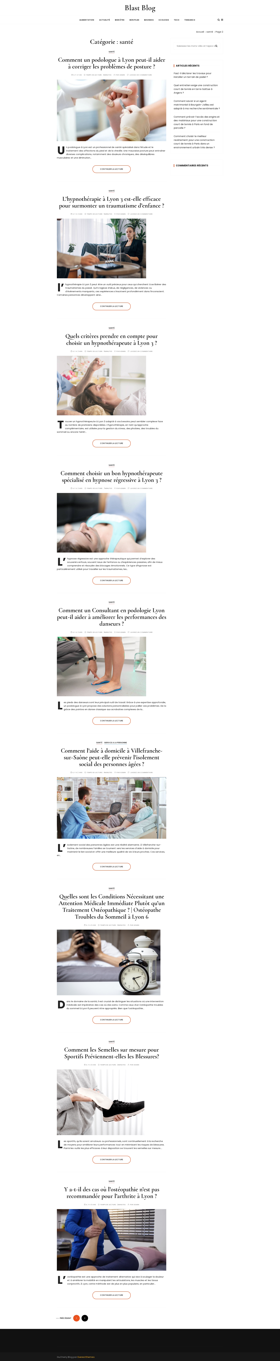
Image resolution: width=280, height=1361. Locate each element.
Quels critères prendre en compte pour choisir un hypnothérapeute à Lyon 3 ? (111, 339)
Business (149, 20)
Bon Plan (134, 20)
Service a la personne (115, 742)
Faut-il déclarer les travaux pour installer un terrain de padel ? (192, 75)
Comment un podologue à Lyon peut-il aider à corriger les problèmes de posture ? (111, 63)
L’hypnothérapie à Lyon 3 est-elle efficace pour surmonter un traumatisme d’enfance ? (111, 202)
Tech (176, 20)
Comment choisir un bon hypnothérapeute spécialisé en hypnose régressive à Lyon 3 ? (112, 476)
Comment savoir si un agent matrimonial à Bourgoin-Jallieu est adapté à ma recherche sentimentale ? (197, 104)
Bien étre (119, 20)
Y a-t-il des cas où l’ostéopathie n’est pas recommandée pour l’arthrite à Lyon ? (111, 1193)
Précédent (65, 1318)
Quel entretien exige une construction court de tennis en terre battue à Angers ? (196, 89)
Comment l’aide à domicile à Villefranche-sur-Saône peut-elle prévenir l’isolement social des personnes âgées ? (111, 757)
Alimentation (86, 20)
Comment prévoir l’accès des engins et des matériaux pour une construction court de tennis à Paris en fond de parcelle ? (197, 122)
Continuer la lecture (111, 169)
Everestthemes (86, 1357)
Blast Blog (140, 7)
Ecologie (164, 20)
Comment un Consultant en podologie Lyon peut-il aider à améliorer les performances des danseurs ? (111, 617)
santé (112, 51)
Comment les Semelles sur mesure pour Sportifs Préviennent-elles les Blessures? (111, 1053)
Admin (122, 75)
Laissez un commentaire (141, 75)
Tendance (189, 20)
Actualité (104, 20)
